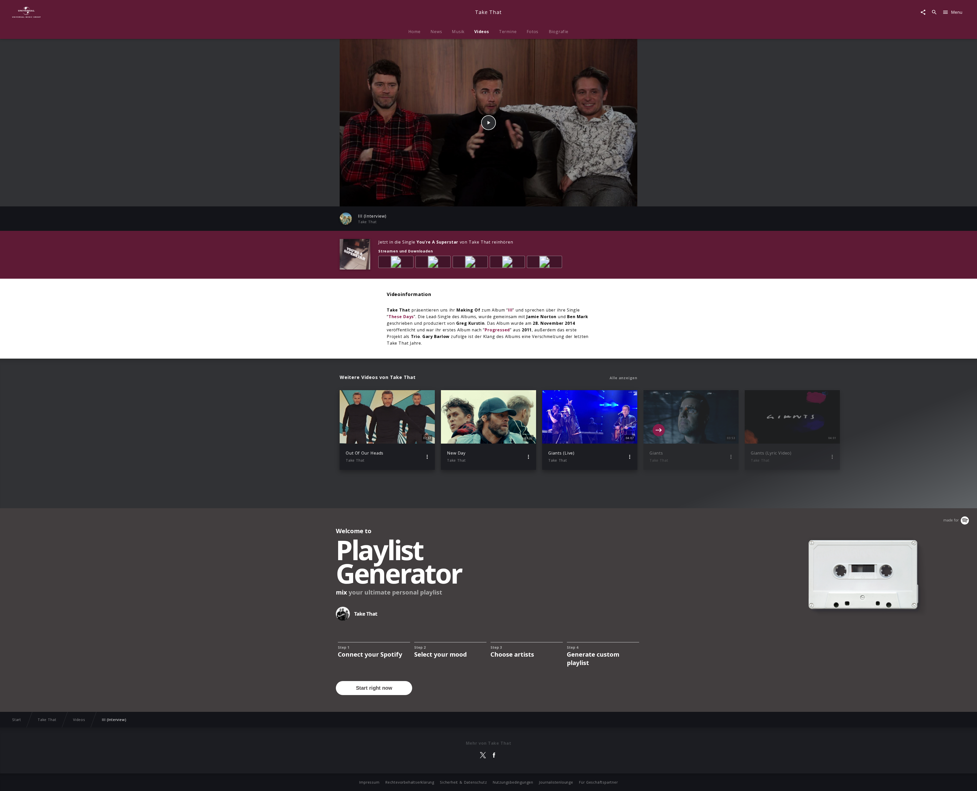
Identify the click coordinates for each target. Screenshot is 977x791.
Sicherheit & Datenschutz (463, 782)
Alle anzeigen (623, 378)
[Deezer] (508, 263)
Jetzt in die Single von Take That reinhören (445, 242)
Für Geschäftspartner (598, 782)
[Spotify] (471, 263)
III (510, 310)
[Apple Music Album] (396, 263)
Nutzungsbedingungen (513, 782)
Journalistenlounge (556, 782)
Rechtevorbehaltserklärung (409, 782)
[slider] (468, 199)
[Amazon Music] (434, 263)
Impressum (369, 782)
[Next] (659, 430)
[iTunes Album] (545, 263)
